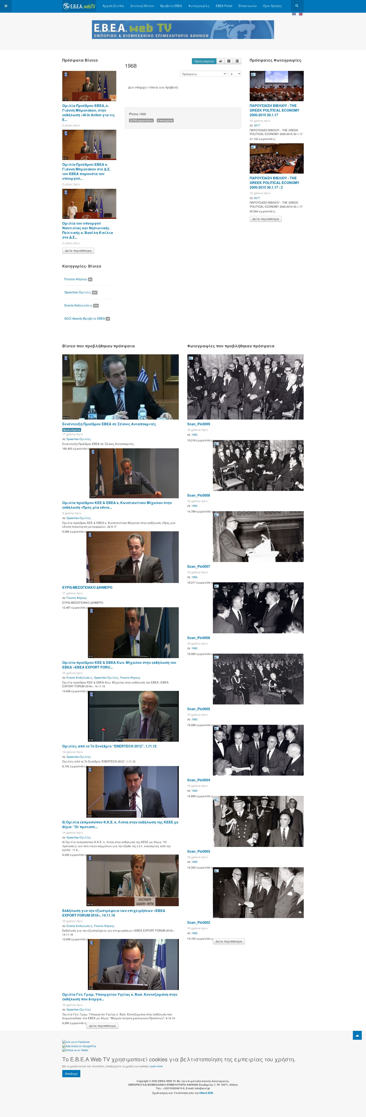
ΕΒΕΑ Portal (224, 6)
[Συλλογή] (229, 61)
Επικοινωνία (247, 6)
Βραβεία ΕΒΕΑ (171, 6)
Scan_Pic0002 (198, 922)
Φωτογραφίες (198, 6)
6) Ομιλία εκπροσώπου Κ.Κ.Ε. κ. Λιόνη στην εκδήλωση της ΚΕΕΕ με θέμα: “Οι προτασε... (120, 824)
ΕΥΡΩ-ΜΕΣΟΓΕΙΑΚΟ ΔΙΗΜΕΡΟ (87, 587)
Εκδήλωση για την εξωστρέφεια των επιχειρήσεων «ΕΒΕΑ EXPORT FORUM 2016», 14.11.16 (113, 913)
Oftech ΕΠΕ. (206, 1093)
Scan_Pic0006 (198, 637)
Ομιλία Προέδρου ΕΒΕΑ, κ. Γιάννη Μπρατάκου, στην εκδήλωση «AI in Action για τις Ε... (88, 112)
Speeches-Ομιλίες (80, 292)
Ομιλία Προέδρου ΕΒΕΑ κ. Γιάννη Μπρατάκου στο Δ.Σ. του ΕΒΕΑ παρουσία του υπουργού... (86, 171)
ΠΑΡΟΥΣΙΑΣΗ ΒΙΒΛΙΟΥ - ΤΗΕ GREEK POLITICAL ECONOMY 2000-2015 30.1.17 (274, 110)
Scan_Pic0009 (198, 423)
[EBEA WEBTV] (79, 6)
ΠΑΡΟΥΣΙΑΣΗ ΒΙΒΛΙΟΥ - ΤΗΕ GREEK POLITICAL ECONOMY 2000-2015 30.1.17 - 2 (274, 182)
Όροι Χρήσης (272, 6)
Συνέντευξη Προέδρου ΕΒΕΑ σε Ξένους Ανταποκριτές (109, 423)
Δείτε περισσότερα (78, 251)
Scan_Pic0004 (198, 779)
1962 (194, 434)
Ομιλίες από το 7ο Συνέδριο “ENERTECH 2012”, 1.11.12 (109, 746)
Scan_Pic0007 (198, 566)
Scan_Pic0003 (198, 851)
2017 (257, 125)
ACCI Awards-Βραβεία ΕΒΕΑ (86, 318)
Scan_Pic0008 (198, 495)
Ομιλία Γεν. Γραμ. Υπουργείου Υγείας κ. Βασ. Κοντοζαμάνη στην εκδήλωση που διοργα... (119, 996)
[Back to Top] (357, 1035)
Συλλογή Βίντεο (142, 6)
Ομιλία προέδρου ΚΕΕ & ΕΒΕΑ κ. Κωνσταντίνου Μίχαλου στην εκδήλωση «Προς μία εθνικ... (117, 505)
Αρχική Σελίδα (113, 6)
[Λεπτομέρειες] (220, 61)
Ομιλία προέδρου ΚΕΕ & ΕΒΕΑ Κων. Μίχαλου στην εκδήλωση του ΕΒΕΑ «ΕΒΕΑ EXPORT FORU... (119, 665)
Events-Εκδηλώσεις (81, 305)
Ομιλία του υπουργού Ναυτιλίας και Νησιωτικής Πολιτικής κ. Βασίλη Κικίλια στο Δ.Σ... (87, 230)
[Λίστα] (237, 61)
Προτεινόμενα (204, 61)
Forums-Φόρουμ (78, 279)
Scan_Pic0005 (198, 708)
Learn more (156, 1066)
